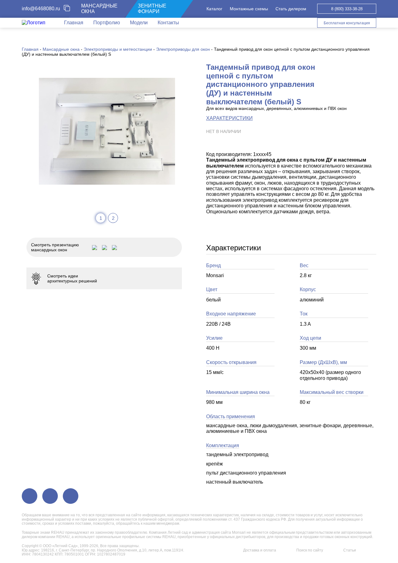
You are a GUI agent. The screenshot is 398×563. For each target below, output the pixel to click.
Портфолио (106, 22)
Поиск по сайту (309, 550)
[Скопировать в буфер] (69, 8)
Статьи (349, 550)
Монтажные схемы (249, 8)
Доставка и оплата (259, 550)
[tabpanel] (107, 131)
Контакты (168, 22)
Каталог (214, 8)
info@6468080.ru (41, 8)
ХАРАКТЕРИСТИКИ (229, 118)
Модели (139, 22)
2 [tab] (113, 218)
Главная (73, 22)
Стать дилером (290, 8)
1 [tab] (101, 218)
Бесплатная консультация (347, 23)
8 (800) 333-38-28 (347, 9)
